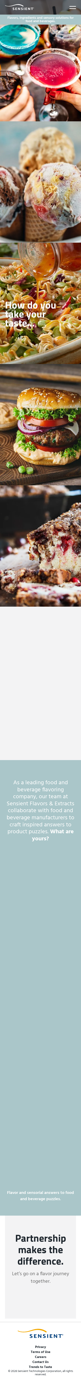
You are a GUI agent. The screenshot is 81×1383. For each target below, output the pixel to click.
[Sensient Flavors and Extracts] (19, 7)
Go (9, 927)
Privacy (40, 1347)
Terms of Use (40, 1352)
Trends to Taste (40, 1367)
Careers (40, 1357)
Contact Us (40, 1362)
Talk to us (40, 1302)
